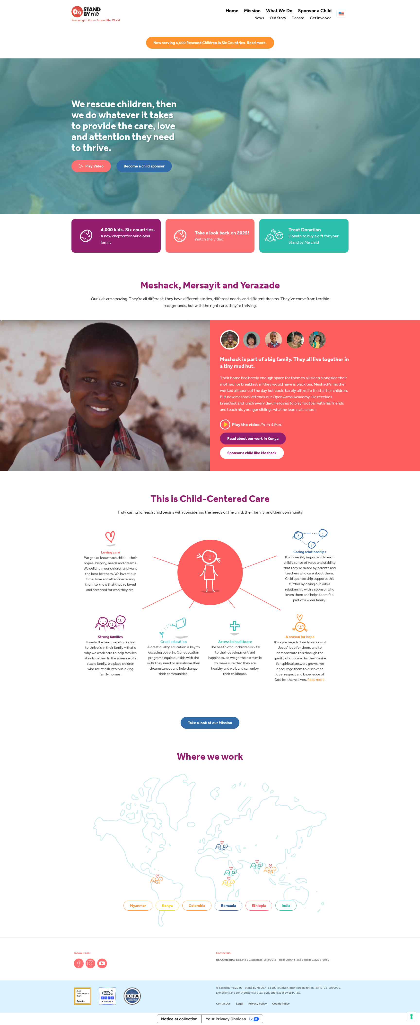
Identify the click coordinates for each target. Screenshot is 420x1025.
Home (232, 10)
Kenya (167, 905)
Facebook (79, 963)
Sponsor (315, 10)
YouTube (102, 963)
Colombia (197, 905)
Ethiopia (259, 905)
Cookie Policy (281, 1003)
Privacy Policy (257, 1003)
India (286, 905)
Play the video (257, 424)
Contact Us (223, 1003)
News (259, 17)
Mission (252, 10)
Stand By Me (86, 11)
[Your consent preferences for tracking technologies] (411, 1016)
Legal (239, 1003)
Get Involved (321, 17)
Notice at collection (179, 1018)
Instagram (90, 963)
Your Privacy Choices (226, 1018)
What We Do (279, 10)
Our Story (278, 17)
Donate (298, 17)
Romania (228, 905)
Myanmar (138, 905)
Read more (315, 679)
